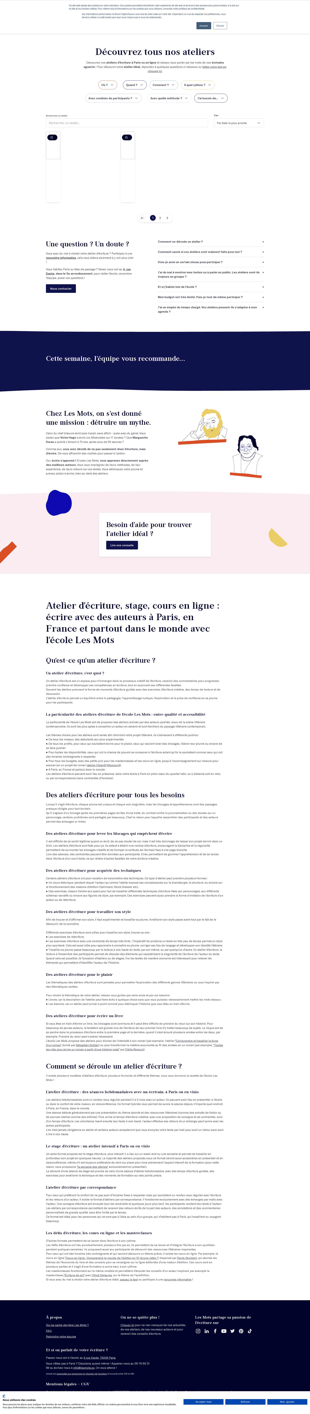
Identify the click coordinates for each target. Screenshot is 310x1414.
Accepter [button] (203, 25)
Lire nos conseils (122, 545)
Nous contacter (61, 288)
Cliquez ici (127, 1325)
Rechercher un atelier (56, 115)
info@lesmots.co (84, 1367)
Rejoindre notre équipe (61, 1336)
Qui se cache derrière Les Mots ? (67, 1325)
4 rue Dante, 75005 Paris (100, 1357)
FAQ (49, 1330)
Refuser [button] (220, 25)
